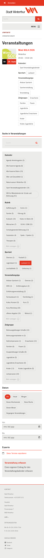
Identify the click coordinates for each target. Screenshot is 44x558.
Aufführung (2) (11, 208)
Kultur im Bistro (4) (26, 219)
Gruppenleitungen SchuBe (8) (16, 352)
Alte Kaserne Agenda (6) (14, 166)
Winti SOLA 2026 (26, 50)
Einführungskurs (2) (22, 286)
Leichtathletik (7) (12, 268)
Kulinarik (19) (11, 219)
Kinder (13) (10, 368)
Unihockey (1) (26, 268)
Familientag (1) (28, 297)
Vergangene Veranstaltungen (15, 413)
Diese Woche (28, 402)
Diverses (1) (10, 257)
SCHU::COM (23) (26, 224)
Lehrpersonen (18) (12, 374)
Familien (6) (10, 346)
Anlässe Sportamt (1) (13, 281)
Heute (15, 397)
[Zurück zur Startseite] (22, 11)
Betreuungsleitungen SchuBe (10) (17, 330)
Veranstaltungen (8, 36)
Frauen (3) (22, 346)
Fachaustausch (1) (12, 297)
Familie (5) (9, 213)
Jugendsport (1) (11, 263)
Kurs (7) (26, 302)
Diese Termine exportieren (16, 453)
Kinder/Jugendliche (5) (26, 368)
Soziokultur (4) (11, 235)
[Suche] (38, 19)
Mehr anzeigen (11, 246)
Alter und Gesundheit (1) (14, 177)
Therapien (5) (10, 241)
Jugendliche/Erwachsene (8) (16, 363)
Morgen (24, 397)
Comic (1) (23, 208)
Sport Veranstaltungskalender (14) (17, 188)
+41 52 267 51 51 (19, 497)
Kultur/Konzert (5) (12, 302)
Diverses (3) (29, 281)
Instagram (9, 548)
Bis (3, 433)
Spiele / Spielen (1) (27, 235)
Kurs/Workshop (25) (13, 308)
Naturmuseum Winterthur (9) (16, 182)
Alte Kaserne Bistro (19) (14, 171)
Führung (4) (21, 213)
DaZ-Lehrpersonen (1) (13, 341)
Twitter (8, 545)
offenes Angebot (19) (13, 313)
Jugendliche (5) (11, 357)
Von (3, 422)
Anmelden (11, 3)
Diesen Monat (11, 408)
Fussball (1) (22, 257)
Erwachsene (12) (31, 341)
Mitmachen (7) (11, 224)
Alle (7, 397)
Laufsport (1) (25, 263)
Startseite (6, 32)
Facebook (9, 542)
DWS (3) (9, 286)
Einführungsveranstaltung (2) (16, 291)
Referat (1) (28, 313)
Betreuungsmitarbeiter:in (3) (16, 336)
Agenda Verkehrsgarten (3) (15, 160)
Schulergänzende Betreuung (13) (17, 230)
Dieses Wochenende (13, 402)
